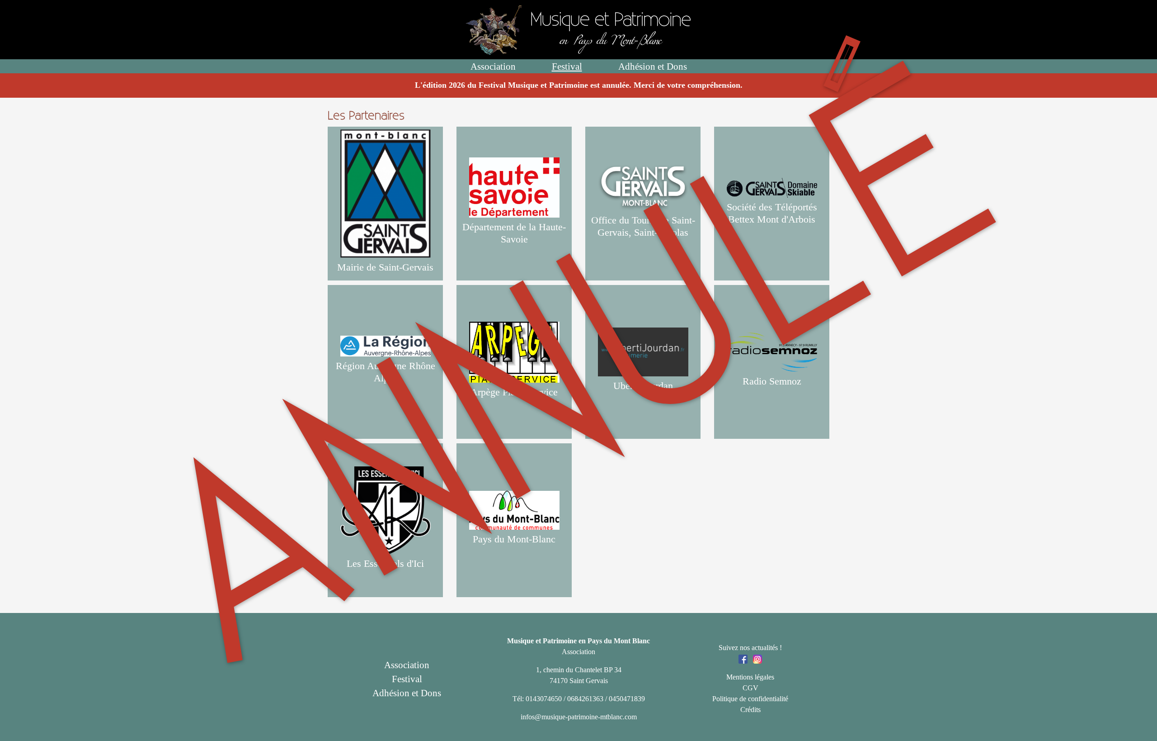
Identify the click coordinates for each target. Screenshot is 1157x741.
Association (493, 66)
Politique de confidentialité (750, 699)
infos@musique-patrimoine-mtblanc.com (579, 717)
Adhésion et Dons (652, 66)
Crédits (750, 709)
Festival (567, 66)
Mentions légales (750, 677)
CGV (750, 688)
